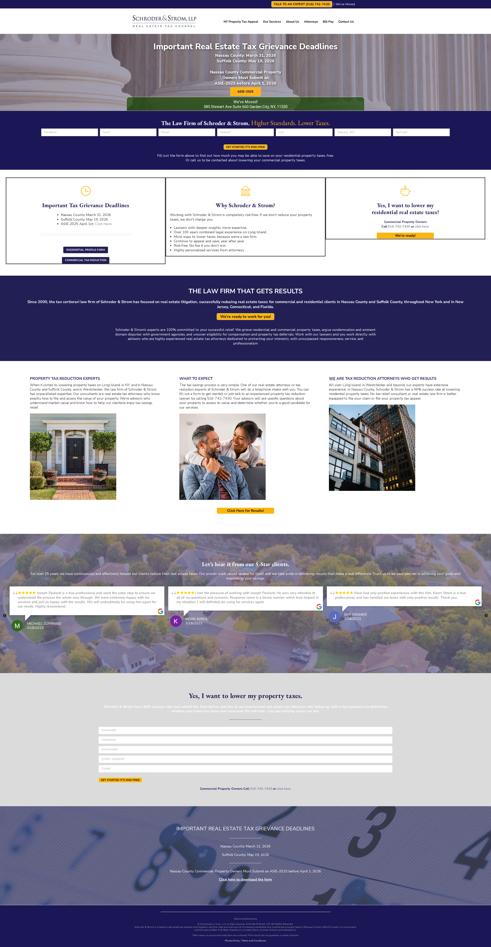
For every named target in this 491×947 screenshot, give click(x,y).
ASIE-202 (277, 871)
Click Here (103, 224)
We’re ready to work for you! (245, 316)
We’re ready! (405, 235)
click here (421, 226)
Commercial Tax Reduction (85, 260)
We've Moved (345, 4)
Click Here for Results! (245, 510)
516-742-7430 (399, 226)
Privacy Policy (232, 940)
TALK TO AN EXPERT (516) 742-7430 (302, 4)
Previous (5, 616)
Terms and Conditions (254, 940)
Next (486, 616)
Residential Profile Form (85, 250)
